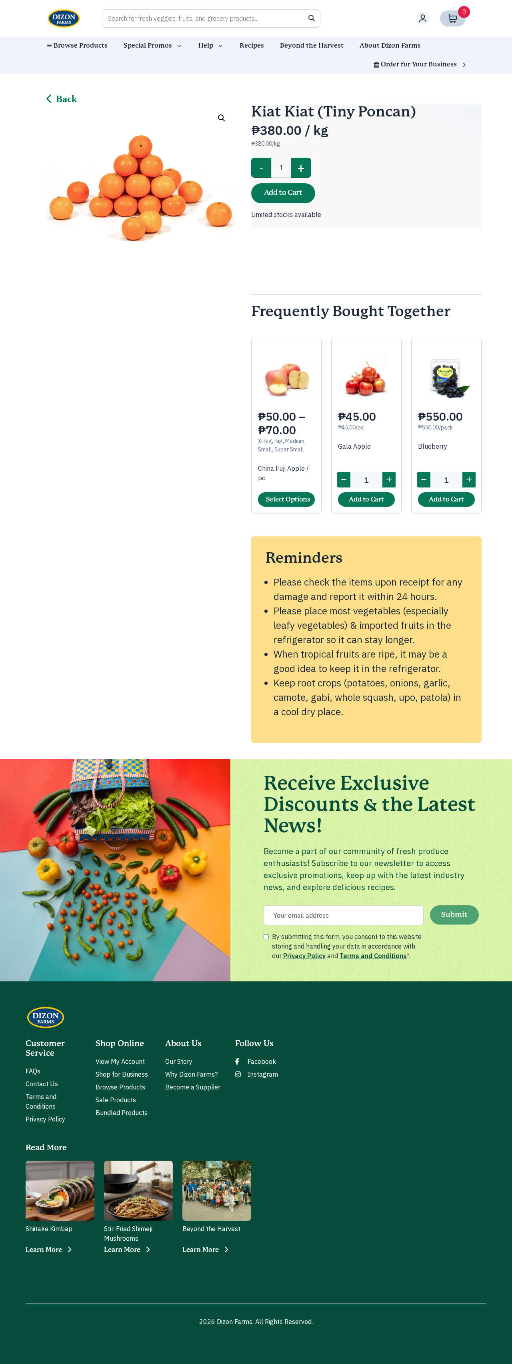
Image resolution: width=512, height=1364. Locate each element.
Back (66, 99)
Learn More (44, 1250)
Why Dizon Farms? (191, 1074)
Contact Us (42, 1084)
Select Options (288, 499)
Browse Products (81, 45)
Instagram (263, 1074)
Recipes (252, 45)
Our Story (178, 1061)
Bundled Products (122, 1113)
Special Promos (148, 45)
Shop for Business (122, 1074)
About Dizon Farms (390, 45)
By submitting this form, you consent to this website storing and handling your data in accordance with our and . (347, 946)
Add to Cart (283, 193)
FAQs (33, 1071)
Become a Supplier (192, 1087)
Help (205, 45)
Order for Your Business (419, 64)
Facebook (262, 1061)
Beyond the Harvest (312, 45)
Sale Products (116, 1100)
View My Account (120, 1061)
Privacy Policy (304, 956)
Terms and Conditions (373, 956)
